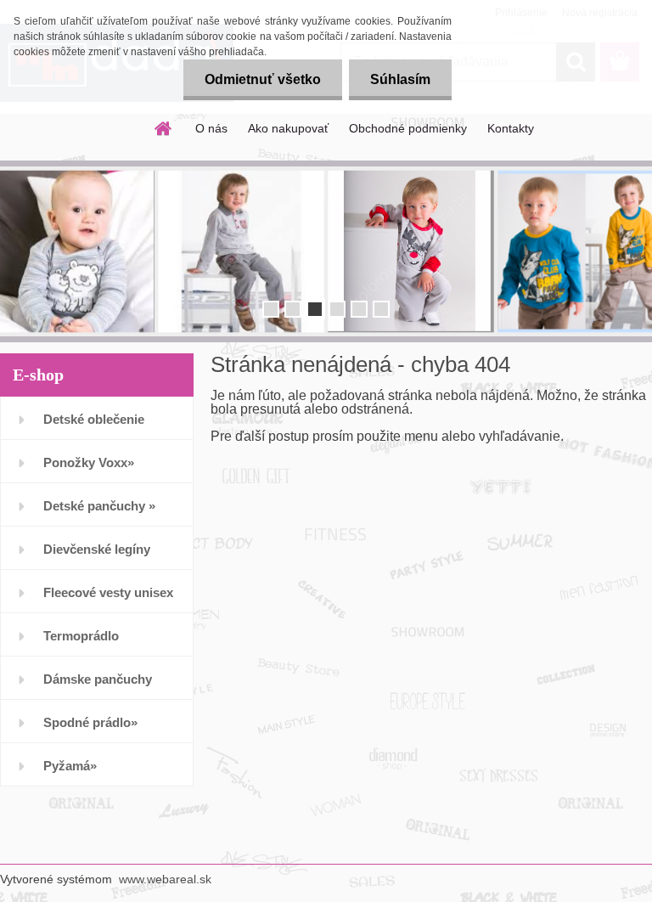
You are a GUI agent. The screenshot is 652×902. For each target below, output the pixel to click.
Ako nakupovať (288, 128)
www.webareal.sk (165, 879)
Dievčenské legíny (96, 549)
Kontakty (510, 128)
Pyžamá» (70, 765)
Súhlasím (400, 79)
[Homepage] (164, 128)
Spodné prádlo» (90, 722)
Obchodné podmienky (408, 128)
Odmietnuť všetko (263, 79)
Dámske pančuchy (97, 679)
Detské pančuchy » (99, 506)
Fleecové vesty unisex (108, 592)
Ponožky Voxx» (88, 462)
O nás (211, 128)
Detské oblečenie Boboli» (93, 426)
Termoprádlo (81, 636)
